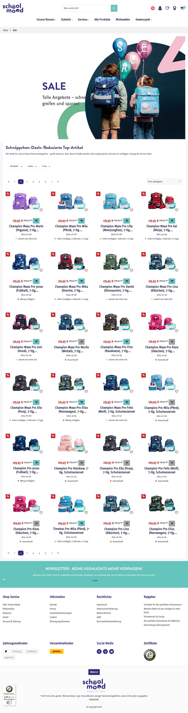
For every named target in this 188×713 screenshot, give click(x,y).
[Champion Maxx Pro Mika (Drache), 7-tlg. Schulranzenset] (71, 261)
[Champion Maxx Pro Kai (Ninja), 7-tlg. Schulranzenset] (161, 201)
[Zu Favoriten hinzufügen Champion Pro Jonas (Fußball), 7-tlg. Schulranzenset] (41, 452)
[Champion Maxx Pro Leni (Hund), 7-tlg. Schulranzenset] (26, 322)
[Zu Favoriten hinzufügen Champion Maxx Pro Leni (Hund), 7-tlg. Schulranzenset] (41, 331)
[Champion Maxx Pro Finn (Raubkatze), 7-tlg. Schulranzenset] (116, 322)
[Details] (81, 342)
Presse (53, 609)
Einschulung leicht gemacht (157, 625)
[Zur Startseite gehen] (16, 8)
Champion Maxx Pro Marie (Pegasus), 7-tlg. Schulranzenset (26, 228)
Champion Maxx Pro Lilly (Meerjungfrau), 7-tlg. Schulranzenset (117, 228)
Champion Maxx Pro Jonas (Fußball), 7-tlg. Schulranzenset (26, 288)
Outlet (5, 617)
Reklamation (8, 609)
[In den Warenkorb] (36, 221)
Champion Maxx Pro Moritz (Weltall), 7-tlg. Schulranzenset (71, 349)
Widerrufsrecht (104, 613)
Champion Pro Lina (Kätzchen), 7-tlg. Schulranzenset (116, 531)
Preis (44, 166)
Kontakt (53, 605)
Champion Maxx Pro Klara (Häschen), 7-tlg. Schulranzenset (161, 349)
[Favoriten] (167, 8)
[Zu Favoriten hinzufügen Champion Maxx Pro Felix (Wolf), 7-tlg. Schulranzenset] (131, 391)
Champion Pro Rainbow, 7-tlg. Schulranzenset (71, 470)
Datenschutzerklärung (107, 609)
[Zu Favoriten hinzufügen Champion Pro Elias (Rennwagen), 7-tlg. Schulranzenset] (176, 512)
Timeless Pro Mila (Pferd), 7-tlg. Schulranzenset (71, 530)
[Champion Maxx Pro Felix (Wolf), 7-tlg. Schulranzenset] (116, 382)
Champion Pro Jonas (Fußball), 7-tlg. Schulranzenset (26, 470)
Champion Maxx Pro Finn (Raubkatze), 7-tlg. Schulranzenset (116, 349)
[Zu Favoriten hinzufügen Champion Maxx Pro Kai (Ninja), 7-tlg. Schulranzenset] (176, 210)
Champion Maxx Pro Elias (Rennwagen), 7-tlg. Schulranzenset (71, 410)
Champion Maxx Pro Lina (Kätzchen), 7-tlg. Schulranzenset (162, 288)
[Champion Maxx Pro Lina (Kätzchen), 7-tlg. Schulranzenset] (161, 261)
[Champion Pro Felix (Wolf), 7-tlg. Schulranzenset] (161, 443)
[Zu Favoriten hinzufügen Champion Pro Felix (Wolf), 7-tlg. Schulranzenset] (176, 452)
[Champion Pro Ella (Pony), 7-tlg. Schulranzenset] (116, 443)
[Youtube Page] (111, 651)
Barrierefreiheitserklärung (109, 621)
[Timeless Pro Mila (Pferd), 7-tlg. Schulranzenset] (71, 504)
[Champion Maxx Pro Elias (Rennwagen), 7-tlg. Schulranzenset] (71, 382)
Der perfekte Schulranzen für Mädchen (162, 621)
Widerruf (94, 672)
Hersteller (14, 166)
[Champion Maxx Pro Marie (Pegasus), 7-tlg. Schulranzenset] (26, 201)
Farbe (30, 166)
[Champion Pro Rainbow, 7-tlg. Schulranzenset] (71, 443)
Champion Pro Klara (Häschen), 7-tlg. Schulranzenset (26, 531)
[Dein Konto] (160, 8)
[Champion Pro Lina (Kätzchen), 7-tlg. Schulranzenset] (116, 504)
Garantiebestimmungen (61, 613)
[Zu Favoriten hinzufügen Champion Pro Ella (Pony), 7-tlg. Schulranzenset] (131, 452)
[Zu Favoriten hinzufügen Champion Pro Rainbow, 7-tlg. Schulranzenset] (86, 452)
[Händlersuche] (174, 8)
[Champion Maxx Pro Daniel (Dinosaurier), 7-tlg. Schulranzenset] (116, 261)
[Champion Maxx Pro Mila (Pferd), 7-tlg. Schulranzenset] (71, 201)
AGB (99, 617)
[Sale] (152, 8)
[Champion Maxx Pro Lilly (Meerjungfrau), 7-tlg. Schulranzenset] (116, 201)
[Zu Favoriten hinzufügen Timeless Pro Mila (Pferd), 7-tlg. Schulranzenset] (86, 512)
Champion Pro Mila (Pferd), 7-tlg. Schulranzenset (161, 409)
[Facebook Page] (99, 651)
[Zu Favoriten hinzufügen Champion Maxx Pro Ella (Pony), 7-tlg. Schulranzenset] (41, 391)
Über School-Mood (11, 605)
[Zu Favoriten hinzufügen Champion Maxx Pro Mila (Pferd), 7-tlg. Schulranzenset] (86, 210)
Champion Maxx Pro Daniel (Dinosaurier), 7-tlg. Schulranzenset (116, 288)
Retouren (7, 613)
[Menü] (14, 685)
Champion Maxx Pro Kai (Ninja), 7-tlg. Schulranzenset (161, 228)
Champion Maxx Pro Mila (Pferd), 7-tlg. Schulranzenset (71, 228)
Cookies (53, 617)
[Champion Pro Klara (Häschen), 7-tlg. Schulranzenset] (26, 504)
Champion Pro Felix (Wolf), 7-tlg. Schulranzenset (161, 470)
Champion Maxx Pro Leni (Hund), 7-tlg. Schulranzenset (26, 349)
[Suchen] (114, 8)
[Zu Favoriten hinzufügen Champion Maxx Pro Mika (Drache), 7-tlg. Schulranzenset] (86, 270)
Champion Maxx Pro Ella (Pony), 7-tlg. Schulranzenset (26, 410)
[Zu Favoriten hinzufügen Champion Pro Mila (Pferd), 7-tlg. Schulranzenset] (176, 391)
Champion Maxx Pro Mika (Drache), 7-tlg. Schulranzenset (71, 288)
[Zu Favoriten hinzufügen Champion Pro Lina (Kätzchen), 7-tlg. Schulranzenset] (131, 512)
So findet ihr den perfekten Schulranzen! (163, 605)
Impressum (102, 605)
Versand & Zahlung (12, 621)
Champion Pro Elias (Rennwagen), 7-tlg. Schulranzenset (162, 531)
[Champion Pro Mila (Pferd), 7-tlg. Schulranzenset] (161, 382)
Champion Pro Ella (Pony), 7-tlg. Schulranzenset (116, 470)
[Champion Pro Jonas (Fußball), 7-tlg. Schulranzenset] (26, 443)
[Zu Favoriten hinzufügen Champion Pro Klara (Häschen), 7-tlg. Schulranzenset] (41, 512)
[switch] (9, 702)
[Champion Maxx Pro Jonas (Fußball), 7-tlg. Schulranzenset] (26, 261)
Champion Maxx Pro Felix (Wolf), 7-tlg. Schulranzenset (116, 409)
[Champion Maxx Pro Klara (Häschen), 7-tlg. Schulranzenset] (161, 322)
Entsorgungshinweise (60, 621)
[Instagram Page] (105, 651)
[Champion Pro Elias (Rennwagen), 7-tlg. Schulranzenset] (161, 504)
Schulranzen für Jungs (154, 616)
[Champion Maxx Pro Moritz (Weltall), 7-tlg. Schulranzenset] (71, 322)
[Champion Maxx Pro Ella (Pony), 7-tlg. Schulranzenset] (26, 382)
